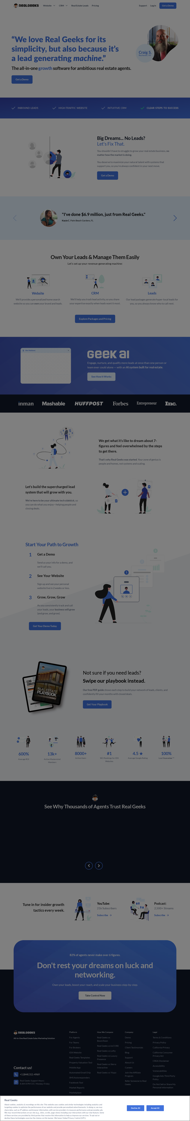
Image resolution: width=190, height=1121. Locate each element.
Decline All (135, 1108)
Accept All (155, 1108)
